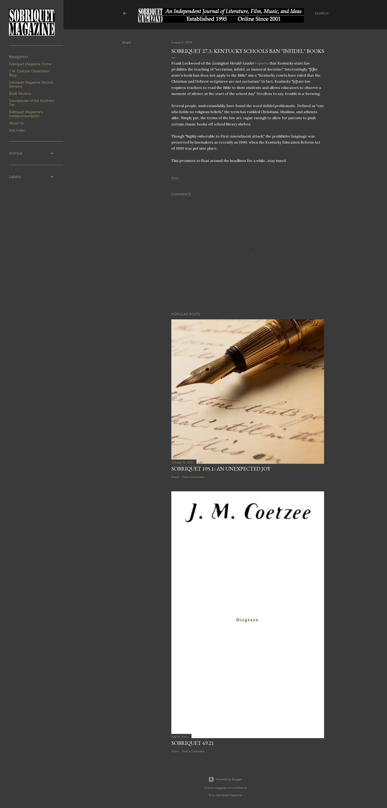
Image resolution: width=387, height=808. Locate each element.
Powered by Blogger (229, 779)
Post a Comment (193, 477)
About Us (16, 123)
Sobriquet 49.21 (192, 742)
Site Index (17, 130)
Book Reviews (20, 94)
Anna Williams (237, 787)
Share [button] (126, 43)
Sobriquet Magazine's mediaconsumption (26, 114)
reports (262, 63)
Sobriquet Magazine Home (30, 64)
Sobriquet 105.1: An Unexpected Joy (220, 468)
